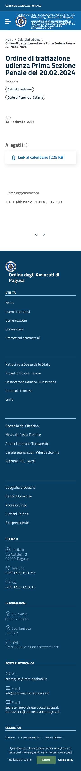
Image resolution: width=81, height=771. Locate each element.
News (9, 303)
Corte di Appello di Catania (25, 97)
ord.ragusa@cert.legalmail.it (26, 679)
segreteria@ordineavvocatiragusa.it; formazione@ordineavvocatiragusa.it (32, 709)
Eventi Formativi (17, 312)
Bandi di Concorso (18, 496)
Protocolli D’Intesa (19, 391)
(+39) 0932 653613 (20, 587)
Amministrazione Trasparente (27, 443)
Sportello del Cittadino (22, 426)
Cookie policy (65, 760)
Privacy (10, 738)
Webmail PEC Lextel (20, 461)
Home (9, 39)
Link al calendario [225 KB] (41, 157)
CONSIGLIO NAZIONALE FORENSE (23, 6)
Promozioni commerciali (22, 338)
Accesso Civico (16, 505)
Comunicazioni (16, 320)
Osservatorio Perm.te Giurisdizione (30, 382)
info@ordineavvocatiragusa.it (27, 693)
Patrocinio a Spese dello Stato (27, 364)
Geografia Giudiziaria (20, 487)
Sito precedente (17, 522)
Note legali (53, 738)
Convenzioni (14, 329)
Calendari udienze (29, 39)
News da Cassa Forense (23, 435)
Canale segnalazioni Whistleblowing (32, 452)
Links (9, 399)
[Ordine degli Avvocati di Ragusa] (21, 21)
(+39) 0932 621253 (20, 573)
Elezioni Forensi (17, 514)
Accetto (46, 760)
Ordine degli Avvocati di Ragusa (34, 277)
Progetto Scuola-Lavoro (23, 373)
